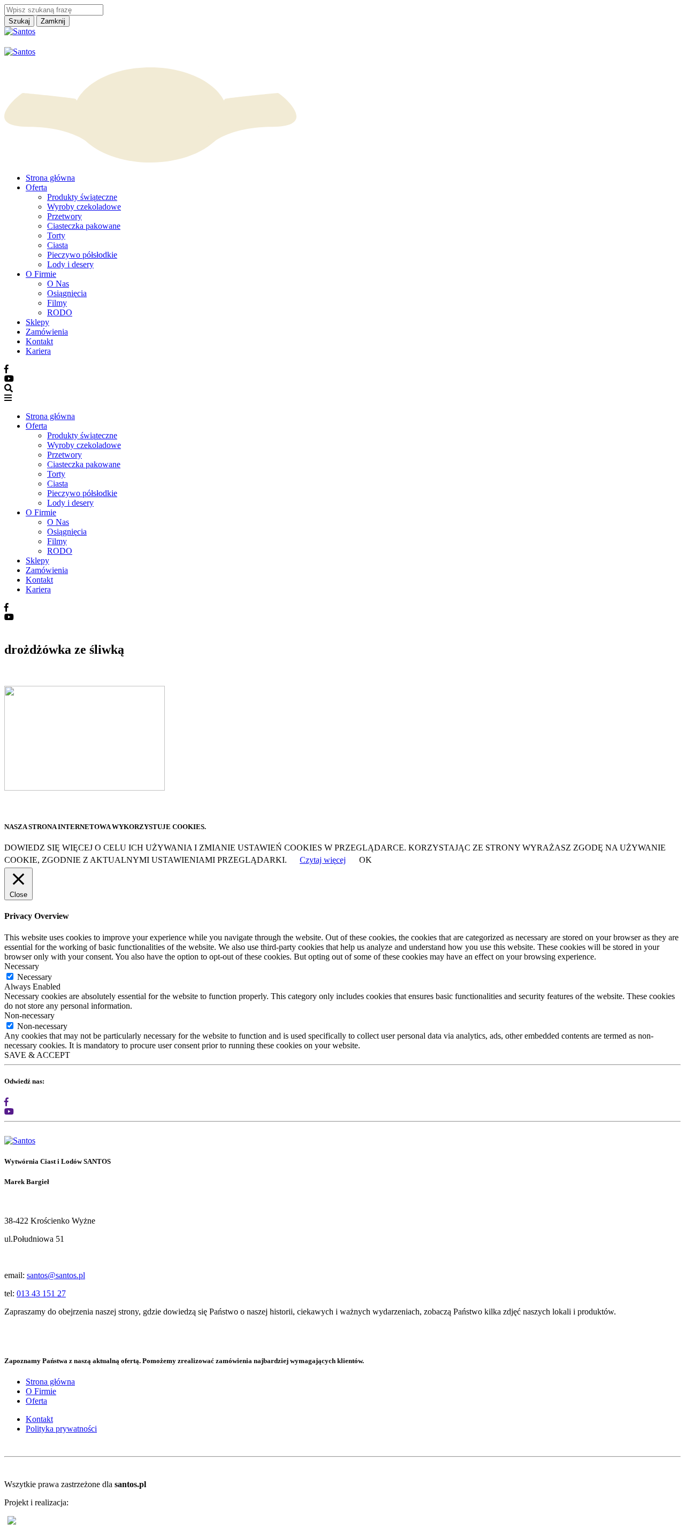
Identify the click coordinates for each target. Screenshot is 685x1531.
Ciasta (57, 245)
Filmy (57, 302)
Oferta (36, 187)
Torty (56, 235)
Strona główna (50, 177)
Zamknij (53, 21)
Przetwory (64, 216)
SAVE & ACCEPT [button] (37, 1055)
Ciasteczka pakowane (83, 225)
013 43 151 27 (41, 1293)
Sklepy (37, 322)
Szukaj (19, 21)
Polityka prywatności (61, 1428)
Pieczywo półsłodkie (82, 254)
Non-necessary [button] (29, 1015)
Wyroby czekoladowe (84, 206)
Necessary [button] (21, 966)
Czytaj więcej (323, 859)
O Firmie (41, 274)
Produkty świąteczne (82, 197)
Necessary (34, 976)
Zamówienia (47, 331)
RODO (59, 312)
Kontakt (39, 341)
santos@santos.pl (56, 1275)
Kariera (38, 350)
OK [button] (365, 859)
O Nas (58, 283)
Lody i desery (70, 264)
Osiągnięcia (67, 293)
